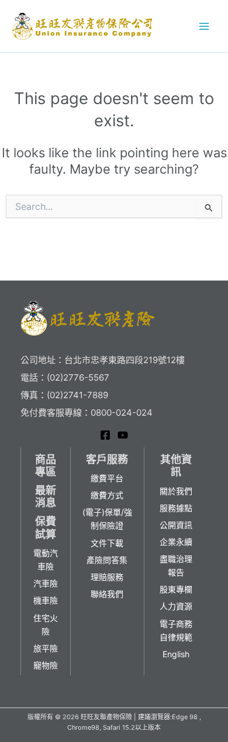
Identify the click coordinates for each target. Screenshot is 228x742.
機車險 (45, 600)
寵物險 (45, 665)
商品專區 (45, 465)
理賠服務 (107, 577)
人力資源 (176, 606)
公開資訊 (176, 525)
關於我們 (176, 491)
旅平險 (45, 648)
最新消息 (45, 496)
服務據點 (176, 508)
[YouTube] (123, 435)
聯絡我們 (107, 594)
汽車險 (45, 583)
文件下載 (107, 543)
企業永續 (176, 542)
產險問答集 (107, 560)
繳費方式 (107, 495)
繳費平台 (107, 478)
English (176, 654)
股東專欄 (176, 589)
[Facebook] (105, 435)
